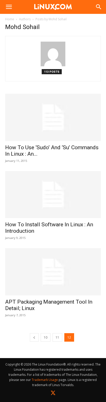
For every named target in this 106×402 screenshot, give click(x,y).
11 (57, 337)
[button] (9, 7)
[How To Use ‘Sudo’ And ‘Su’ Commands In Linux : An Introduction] (53, 117)
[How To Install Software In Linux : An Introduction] (53, 194)
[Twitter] (53, 394)
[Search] (99, 7)
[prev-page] (34, 337)
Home (9, 19)
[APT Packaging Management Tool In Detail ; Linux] (53, 271)
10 (45, 337)
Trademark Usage (45, 380)
